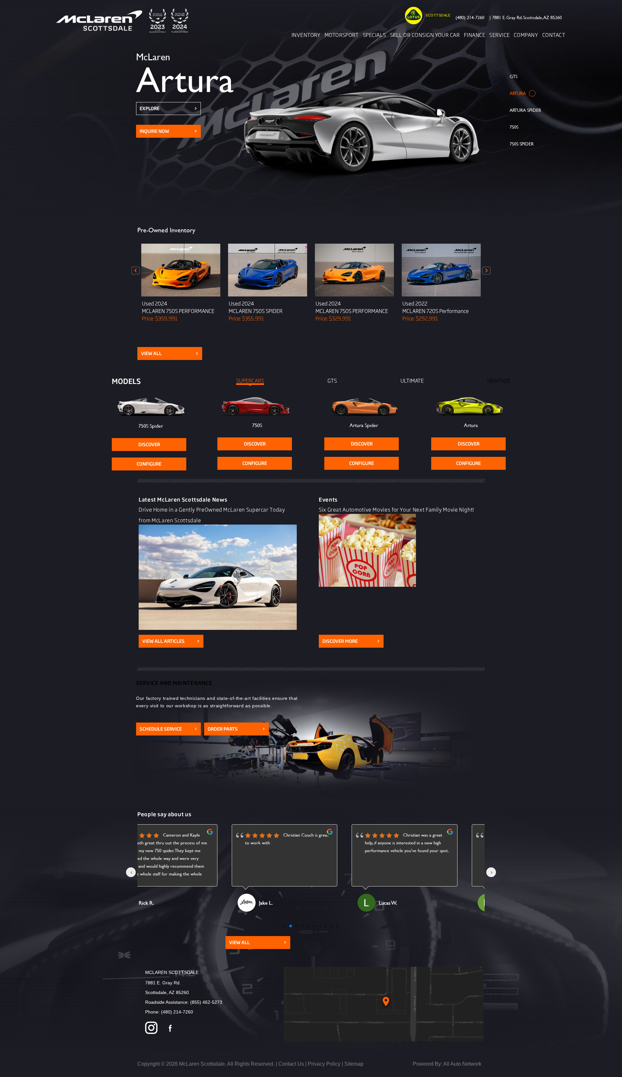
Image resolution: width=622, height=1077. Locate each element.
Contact (553, 35)
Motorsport (342, 35)
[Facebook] (170, 1028)
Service (499, 35)
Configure (149, 464)
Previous (136, 271)
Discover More (351, 641)
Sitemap (353, 1064)
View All (170, 353)
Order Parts (236, 729)
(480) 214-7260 (469, 17)
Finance (474, 35)
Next (486, 271)
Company (526, 35)
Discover (149, 444)
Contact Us (291, 1064)
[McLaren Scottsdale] (124, 20)
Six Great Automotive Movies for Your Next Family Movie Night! (396, 509)
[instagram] (151, 1029)
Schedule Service (168, 729)
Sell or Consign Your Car (425, 35)
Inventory (306, 35)
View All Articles (171, 641)
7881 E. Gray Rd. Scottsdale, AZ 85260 (526, 17)
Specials (374, 35)
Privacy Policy (324, 1064)
